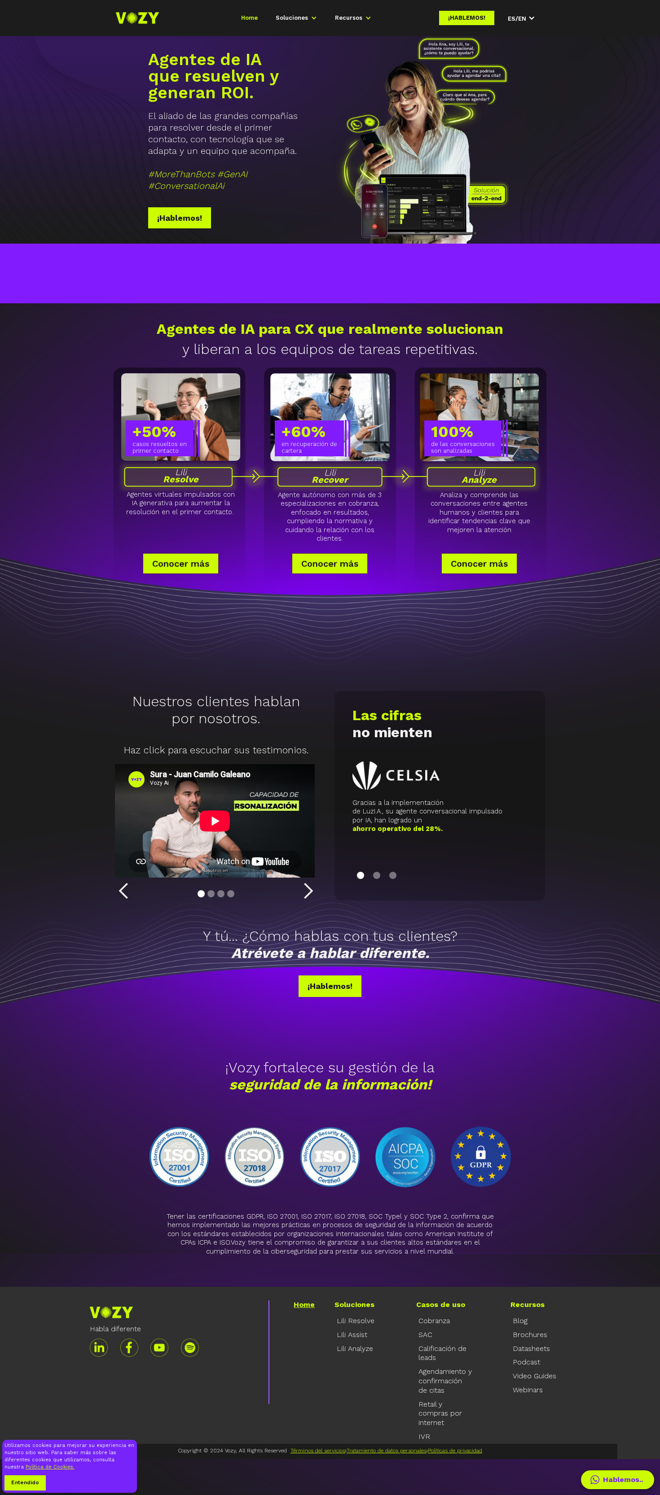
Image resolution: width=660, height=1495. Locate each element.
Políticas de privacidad (455, 1450)
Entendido (25, 1482)
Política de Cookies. (50, 1467)
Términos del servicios (317, 1450)
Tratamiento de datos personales (387, 1450)
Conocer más (180, 563)
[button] (296, 18)
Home (249, 17)
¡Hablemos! (179, 218)
